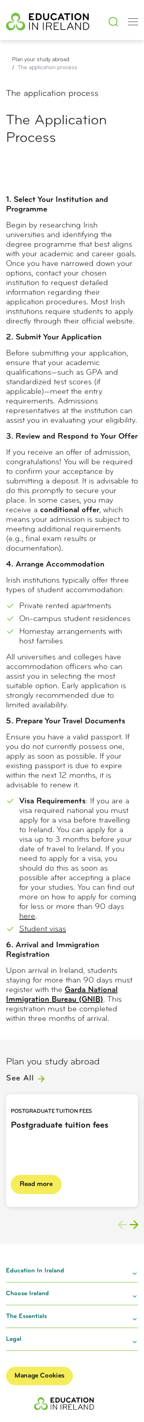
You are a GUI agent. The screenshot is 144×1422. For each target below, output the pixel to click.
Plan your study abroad (40, 60)
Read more (36, 1184)
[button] (134, 1224)
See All (21, 1078)
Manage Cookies (39, 1376)
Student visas (42, 929)
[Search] (113, 21)
